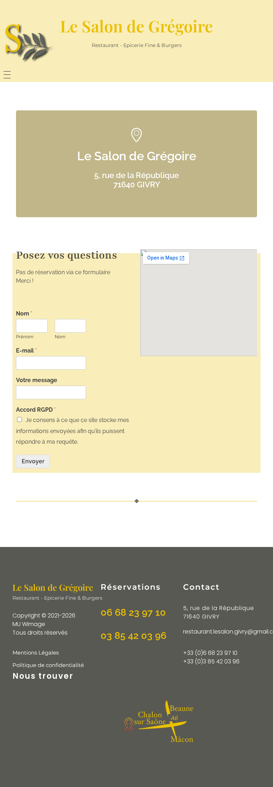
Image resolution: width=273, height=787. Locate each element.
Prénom (24, 336)
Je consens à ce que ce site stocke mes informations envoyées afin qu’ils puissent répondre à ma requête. (72, 431)
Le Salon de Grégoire (136, 25)
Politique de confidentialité (48, 665)
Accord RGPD (36, 409)
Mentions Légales (35, 652)
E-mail (26, 350)
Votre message (36, 380)
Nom (24, 313)
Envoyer (33, 461)
